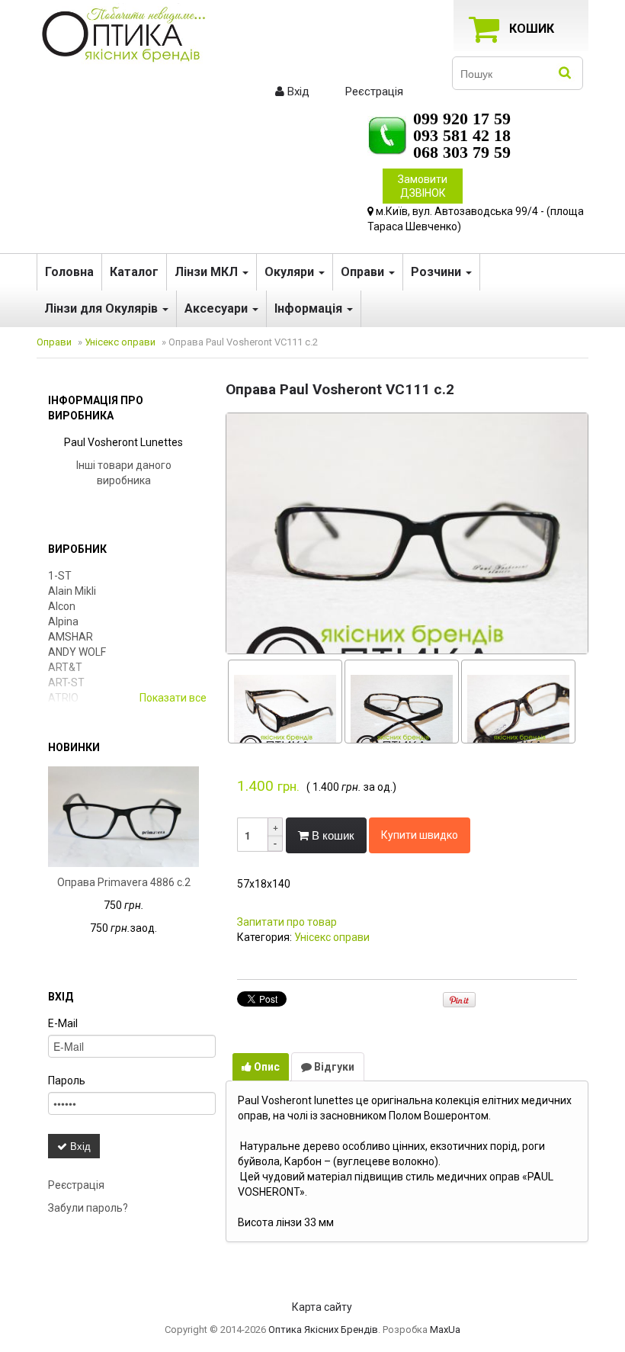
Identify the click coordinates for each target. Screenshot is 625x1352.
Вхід (296, 91)
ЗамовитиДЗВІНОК (422, 186)
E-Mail (63, 1023)
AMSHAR (70, 637)
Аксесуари (217, 308)
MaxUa (445, 1329)
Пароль (66, 1080)
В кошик (331, 835)
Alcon (61, 606)
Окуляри (290, 272)
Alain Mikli (72, 591)
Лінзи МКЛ (208, 272)
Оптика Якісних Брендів (323, 1329)
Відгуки (333, 1067)
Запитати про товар (287, 922)
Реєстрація (372, 91)
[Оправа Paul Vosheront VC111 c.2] (407, 532)
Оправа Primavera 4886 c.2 (124, 882)
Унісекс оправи (120, 342)
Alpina (63, 621)
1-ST (60, 576)
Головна (69, 272)
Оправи (364, 272)
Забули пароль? (88, 1208)
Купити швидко (419, 835)
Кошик (531, 28)
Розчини (437, 272)
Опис (266, 1067)
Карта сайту (322, 1307)
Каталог (134, 272)
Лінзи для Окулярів (102, 308)
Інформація (309, 308)
